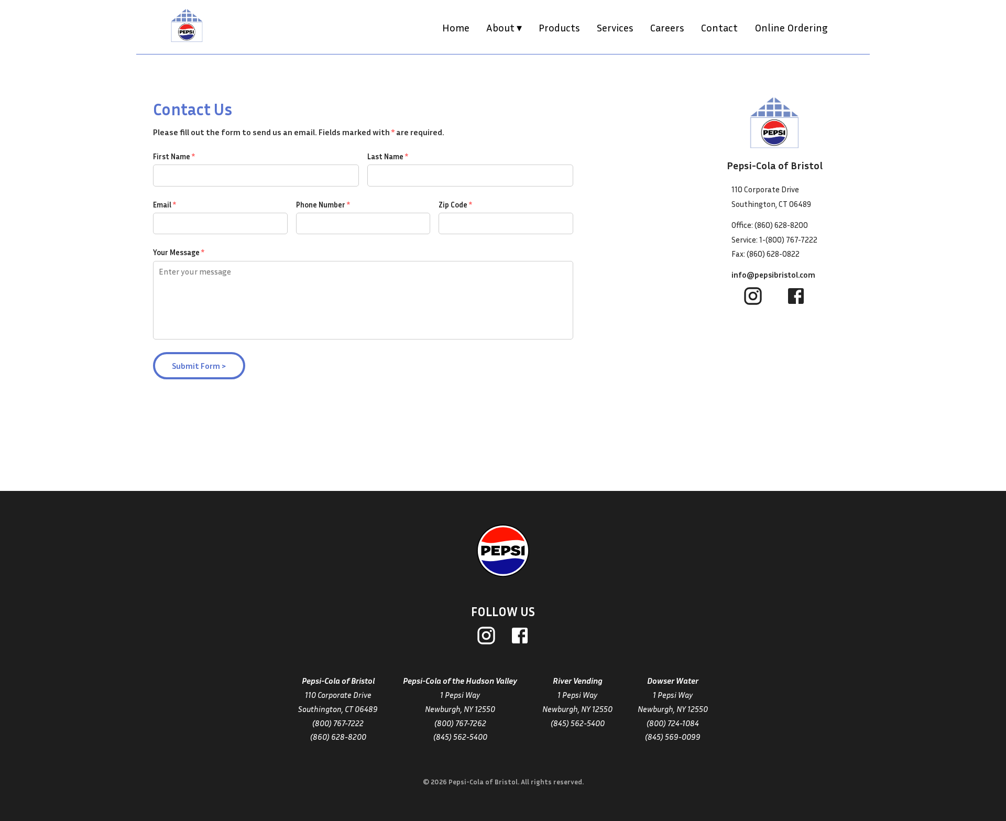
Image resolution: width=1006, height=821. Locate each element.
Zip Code (455, 204)
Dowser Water (672, 680)
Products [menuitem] (559, 27)
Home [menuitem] (455, 27)
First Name (174, 156)
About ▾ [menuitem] (504, 27)
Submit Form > (199, 365)
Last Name (387, 156)
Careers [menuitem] (667, 27)
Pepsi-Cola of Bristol (338, 680)
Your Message (178, 252)
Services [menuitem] (615, 27)
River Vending (578, 680)
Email (164, 204)
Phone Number (323, 204)
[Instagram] (486, 637)
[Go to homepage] (503, 550)
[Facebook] (519, 637)
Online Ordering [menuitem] (791, 27)
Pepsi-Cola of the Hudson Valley (460, 680)
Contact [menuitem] (719, 27)
